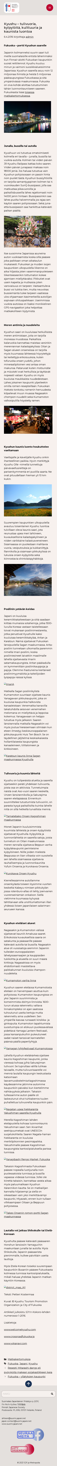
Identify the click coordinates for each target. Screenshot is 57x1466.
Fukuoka (13, 1363)
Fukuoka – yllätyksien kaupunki (26, 1376)
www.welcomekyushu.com (20, 1329)
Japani (23, 1363)
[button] (50, 8)
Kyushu (33, 1363)
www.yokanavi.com (15, 1343)
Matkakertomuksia (19, 1359)
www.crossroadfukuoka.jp (19, 1336)
